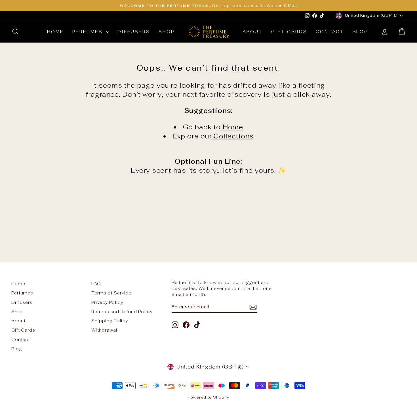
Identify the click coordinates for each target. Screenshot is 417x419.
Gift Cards (289, 31)
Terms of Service (111, 293)
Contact (330, 31)
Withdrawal (104, 330)
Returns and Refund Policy (121, 311)
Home (55, 31)
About (253, 31)
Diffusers (133, 31)
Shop (166, 31)
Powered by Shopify (208, 397)
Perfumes (88, 31)
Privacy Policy (107, 302)
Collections (233, 136)
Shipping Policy (109, 320)
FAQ (96, 283)
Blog (360, 31)
